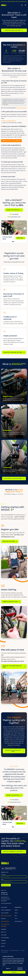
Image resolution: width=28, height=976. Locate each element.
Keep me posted (6, 885)
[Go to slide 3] (15, 241)
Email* (2, 879)
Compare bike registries (14, 950)
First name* (3, 874)
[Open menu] (25, 5)
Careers (3, 940)
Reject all (8, 968)
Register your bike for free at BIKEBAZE (11, 140)
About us (3, 932)
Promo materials (4, 952)
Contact (3, 943)
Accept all (14, 972)
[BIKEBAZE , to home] (4, 5)
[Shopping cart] (21, 5)
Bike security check (5, 950)
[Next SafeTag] (25, 228)
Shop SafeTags (5, 921)
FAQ (16, 915)
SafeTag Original (7, 237)
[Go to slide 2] (14, 241)
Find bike (3, 918)
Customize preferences (20, 968)
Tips (16, 918)
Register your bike (6, 915)
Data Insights (18, 921)
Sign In (3, 946)
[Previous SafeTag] (3, 228)
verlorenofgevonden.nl (21, 107)
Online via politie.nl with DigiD (9, 120)
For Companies (5, 937)
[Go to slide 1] (13, 241)
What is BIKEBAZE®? (6, 910)
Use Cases (3, 935)
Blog (16, 913)
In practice (22, 950)
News (16, 910)
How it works (4, 913)
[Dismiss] (26, 1)
